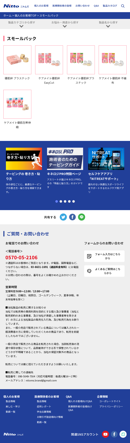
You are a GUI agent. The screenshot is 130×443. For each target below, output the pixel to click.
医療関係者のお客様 (47, 396)
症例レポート (44, 406)
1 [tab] (56, 201)
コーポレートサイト (110, 401)
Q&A (96, 5)
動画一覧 (10, 411)
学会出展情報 (44, 411)
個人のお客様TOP (25, 15)
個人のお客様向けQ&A (80, 401)
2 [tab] (61, 201)
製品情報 (10, 401)
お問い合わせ (82, 5)
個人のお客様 (11, 396)
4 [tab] (69, 201)
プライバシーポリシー (111, 406)
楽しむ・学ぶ (13, 406)
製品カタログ (110, 5)
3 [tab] (65, 201)
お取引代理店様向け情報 (50, 417)
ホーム (7, 15)
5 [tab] (73, 201)
